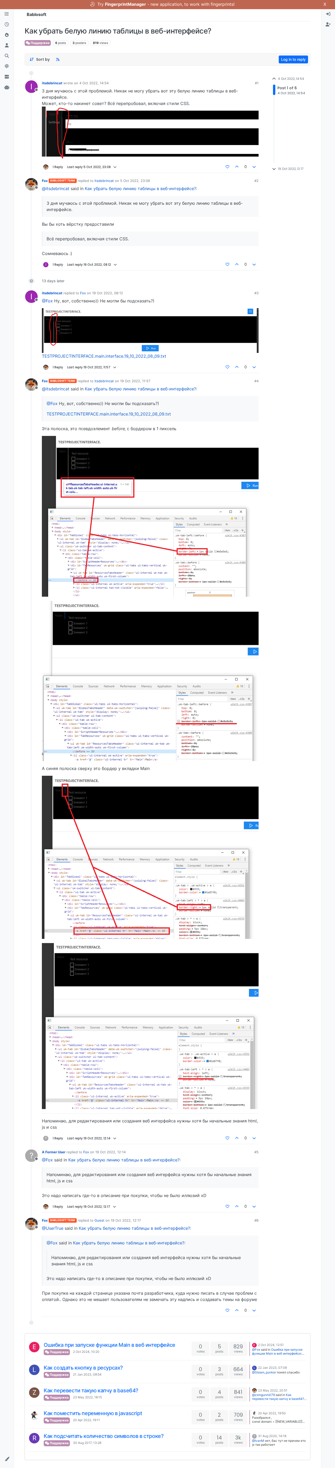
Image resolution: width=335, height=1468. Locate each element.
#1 (257, 83)
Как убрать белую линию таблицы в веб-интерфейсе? (140, 188)
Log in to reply (293, 59)
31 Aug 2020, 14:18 (272, 1436)
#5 (256, 1152)
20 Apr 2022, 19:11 (86, 1420)
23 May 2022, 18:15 (87, 1397)
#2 (256, 181)
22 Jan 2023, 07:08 (272, 1368)
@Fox (47, 300)
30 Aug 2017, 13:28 (87, 1443)
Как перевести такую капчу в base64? (91, 1390)
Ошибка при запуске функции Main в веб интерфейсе (109, 1345)
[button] (7, 1459)
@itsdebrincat (55, 188)
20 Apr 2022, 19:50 (272, 1413)
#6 (256, 1220)
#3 (256, 293)
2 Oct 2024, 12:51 (271, 1345)
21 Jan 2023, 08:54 (87, 1374)
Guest (99, 1220)
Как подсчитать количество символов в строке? (104, 1436)
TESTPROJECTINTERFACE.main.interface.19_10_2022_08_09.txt (104, 356)
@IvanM (258, 1441)
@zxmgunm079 (263, 1395)
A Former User (53, 1152)
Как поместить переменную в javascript (93, 1413)
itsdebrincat (52, 83)
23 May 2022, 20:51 (272, 1390)
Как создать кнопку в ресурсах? (83, 1368)
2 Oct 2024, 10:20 (86, 1352)
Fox (45, 181)
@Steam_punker (264, 1372)
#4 (256, 381)
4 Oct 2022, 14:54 (94, 83)
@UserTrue (52, 1228)
